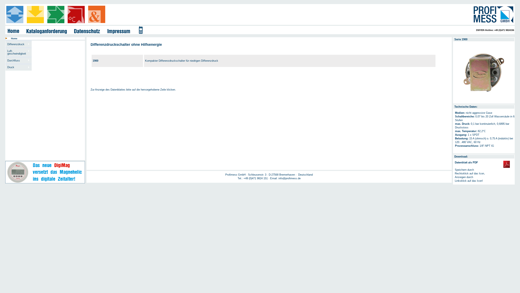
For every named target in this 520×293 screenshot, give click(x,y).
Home (14, 38)
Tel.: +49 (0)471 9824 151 (253, 178)
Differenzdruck (15, 44)
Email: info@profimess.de (285, 178)
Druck (9, 67)
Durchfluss (12, 60)
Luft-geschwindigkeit (15, 52)
